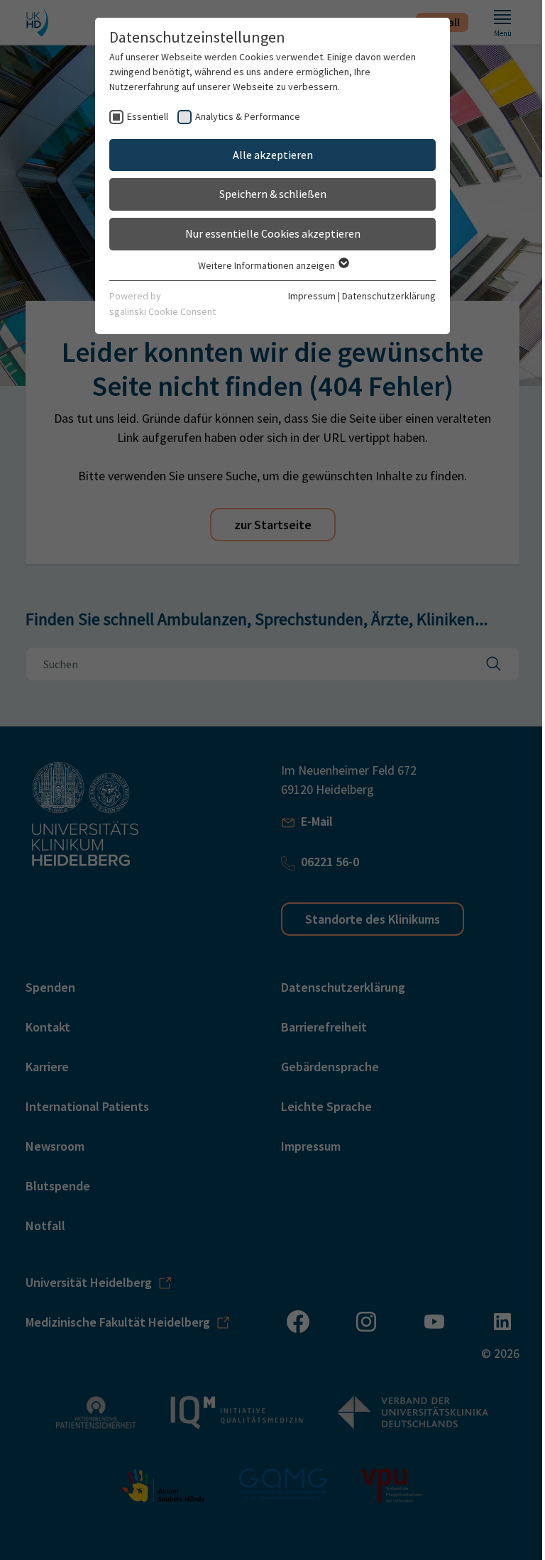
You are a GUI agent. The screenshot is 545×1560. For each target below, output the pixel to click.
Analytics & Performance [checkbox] (247, 116)
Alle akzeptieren (273, 155)
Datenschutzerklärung (389, 295)
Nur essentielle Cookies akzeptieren (272, 233)
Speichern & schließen (272, 194)
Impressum (312, 295)
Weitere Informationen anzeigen (267, 265)
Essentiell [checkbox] (147, 116)
